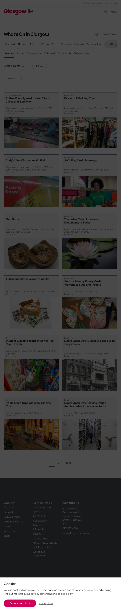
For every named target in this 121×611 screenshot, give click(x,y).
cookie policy (65, 593)
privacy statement (41, 593)
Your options (46, 603)
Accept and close (20, 603)
